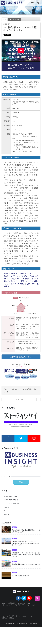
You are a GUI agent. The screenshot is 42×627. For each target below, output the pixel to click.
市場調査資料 (12, 603)
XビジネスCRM (19, 605)
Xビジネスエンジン (7, 605)
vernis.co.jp (16, 130)
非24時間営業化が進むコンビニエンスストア (26, 564)
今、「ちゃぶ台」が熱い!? (20, 575)
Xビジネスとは (31, 605)
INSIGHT (6, 507)
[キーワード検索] (37, 3)
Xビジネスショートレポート (12, 503)
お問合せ (21, 482)
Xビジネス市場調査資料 (11, 500)
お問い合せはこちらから (21, 357)
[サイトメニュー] (32, 3)
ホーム (4, 19)
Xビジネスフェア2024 (10, 496)
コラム (6, 511)
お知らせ (6, 514)
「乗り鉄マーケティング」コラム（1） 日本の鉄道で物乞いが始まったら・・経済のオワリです (26, 554)
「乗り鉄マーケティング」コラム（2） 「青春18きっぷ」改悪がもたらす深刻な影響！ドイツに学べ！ (25, 543)
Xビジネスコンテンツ (15, 19)
